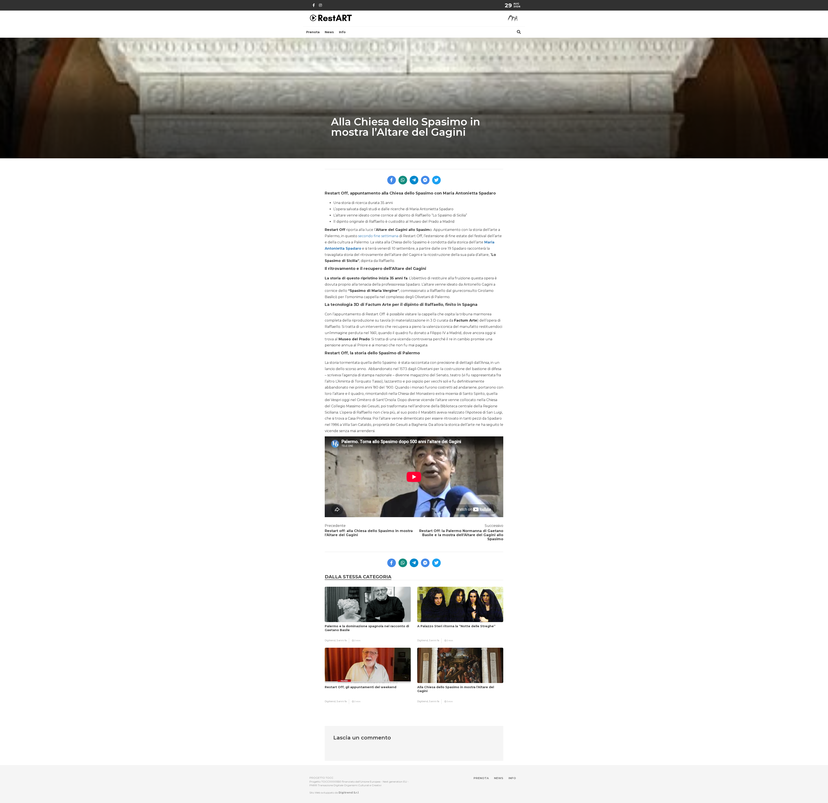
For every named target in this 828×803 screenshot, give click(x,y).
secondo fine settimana (378, 236)
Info (342, 32)
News (329, 32)
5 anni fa (342, 640)
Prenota (313, 32)
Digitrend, (331, 640)
